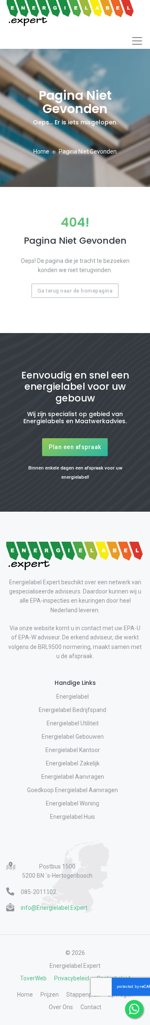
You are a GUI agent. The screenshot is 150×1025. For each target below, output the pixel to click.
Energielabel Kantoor (72, 750)
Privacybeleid (71, 978)
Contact (90, 1007)
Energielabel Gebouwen (73, 736)
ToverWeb (33, 978)
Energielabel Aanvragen (72, 776)
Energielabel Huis (72, 816)
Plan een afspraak (75, 447)
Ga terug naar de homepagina (75, 291)
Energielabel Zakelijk (73, 763)
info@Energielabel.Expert (54, 907)
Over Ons (61, 1007)
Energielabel (72, 696)
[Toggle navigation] (137, 41)
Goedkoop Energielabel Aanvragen (72, 790)
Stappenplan (83, 994)
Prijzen (49, 994)
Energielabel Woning (72, 803)
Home (41, 151)
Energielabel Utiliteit (73, 723)
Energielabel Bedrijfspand (72, 710)
